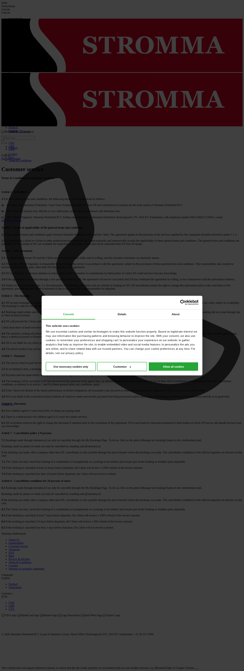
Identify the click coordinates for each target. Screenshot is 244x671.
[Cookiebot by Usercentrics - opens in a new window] (182, 302)
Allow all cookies (173, 366)
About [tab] (176, 314)
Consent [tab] (68, 314)
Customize (120, 366)
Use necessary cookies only (70, 366)
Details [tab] (122, 314)
